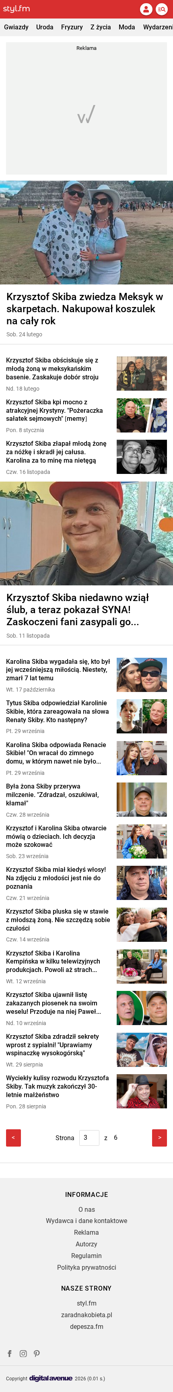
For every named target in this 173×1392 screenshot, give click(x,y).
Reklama (86, 1232)
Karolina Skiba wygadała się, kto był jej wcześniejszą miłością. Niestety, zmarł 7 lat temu (58, 670)
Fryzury (72, 27)
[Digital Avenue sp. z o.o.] (51, 1379)
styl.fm (87, 1303)
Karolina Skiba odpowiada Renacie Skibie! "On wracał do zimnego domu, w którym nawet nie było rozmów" (56, 753)
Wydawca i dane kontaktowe (86, 1221)
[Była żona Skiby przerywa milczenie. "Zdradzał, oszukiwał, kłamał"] (142, 800)
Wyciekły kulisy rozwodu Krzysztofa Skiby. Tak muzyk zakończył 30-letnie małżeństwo (57, 1086)
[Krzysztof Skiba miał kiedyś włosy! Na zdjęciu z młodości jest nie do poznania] (142, 884)
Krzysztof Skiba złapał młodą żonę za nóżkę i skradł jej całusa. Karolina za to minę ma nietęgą (56, 452)
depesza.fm (86, 1326)
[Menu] (162, 9)
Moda (127, 27)
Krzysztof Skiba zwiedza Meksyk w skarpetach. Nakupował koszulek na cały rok (84, 309)
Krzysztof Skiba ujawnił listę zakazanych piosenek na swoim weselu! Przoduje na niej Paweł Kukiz (51, 1003)
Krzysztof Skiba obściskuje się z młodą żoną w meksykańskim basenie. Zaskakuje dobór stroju (52, 368)
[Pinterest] (37, 1354)
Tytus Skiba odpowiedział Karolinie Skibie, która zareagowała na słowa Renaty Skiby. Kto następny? (57, 711)
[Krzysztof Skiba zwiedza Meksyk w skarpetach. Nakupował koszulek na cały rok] (86, 232)
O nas (86, 1209)
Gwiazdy (16, 27)
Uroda (45, 27)
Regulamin (86, 1256)
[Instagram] (23, 1354)
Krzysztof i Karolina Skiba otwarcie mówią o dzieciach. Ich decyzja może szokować (56, 836)
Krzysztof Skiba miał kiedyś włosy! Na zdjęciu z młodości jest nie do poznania (56, 878)
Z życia (101, 27)
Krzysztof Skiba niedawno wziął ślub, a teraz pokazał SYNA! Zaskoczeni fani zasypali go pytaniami (77, 610)
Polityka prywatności (86, 1267)
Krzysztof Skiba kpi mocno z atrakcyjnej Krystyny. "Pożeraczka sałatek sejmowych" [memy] (54, 410)
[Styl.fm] (21, 9)
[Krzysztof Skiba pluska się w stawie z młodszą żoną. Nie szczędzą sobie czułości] (142, 925)
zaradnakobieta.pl (86, 1315)
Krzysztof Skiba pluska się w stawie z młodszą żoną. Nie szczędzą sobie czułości (58, 920)
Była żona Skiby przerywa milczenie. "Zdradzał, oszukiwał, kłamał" (52, 794)
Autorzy (86, 1244)
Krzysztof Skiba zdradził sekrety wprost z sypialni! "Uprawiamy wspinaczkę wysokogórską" (52, 1045)
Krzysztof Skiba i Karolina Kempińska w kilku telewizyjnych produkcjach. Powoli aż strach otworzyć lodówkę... (53, 961)
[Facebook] (9, 1354)
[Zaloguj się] (146, 9)
